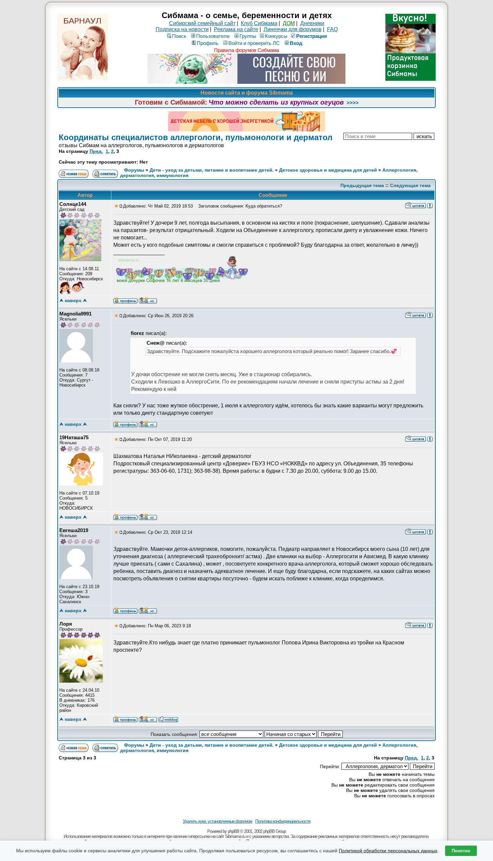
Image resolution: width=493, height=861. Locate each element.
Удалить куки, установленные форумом (217, 821)
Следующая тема (410, 185)
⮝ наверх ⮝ (73, 300)
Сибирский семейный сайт (202, 23)
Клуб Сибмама (259, 23)
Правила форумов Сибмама (246, 50)
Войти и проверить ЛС (254, 43)
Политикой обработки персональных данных (388, 850)
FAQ (332, 29)
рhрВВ (233, 831)
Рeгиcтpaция (311, 36)
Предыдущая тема (362, 185)
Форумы (134, 170)
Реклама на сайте (236, 29)
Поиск (179, 36)
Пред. (96, 151)
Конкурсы (276, 36)
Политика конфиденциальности (282, 821)
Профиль (207, 43)
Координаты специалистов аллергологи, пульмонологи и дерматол (195, 137)
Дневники (312, 23)
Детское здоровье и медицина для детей (328, 170)
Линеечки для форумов (293, 29)
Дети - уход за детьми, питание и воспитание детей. (212, 170)
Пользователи (212, 36)
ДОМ (289, 23)
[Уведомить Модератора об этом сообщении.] (430, 205)
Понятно (461, 850)
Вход (296, 43)
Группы (247, 36)
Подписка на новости (182, 29)
